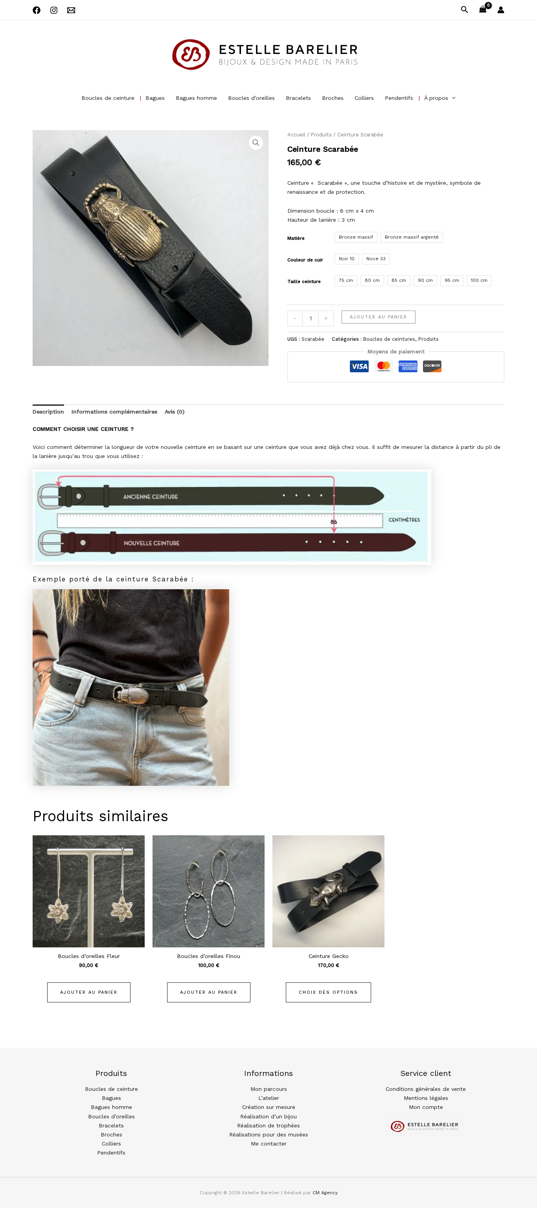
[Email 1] (71, 10)
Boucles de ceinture (107, 97)
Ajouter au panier (378, 317)
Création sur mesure (268, 1107)
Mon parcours (268, 1089)
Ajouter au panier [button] (89, 992)
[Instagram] (54, 10)
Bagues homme (196, 97)
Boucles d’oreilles (251, 97)
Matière (296, 238)
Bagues (155, 97)
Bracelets (298, 97)
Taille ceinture (304, 281)
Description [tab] (48, 411)
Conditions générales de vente (426, 1089)
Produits (321, 135)
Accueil (296, 135)
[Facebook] (36, 10)
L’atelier (268, 1098)
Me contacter (269, 1143)
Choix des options (328, 992)
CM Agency (325, 1192)
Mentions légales (426, 1098)
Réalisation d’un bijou (268, 1116)
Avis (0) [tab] (174, 411)
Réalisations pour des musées (268, 1134)
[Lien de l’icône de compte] (500, 9)
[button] (465, 9)
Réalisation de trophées (268, 1125)
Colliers (364, 97)
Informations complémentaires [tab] (114, 411)
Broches (333, 97)
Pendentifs (399, 97)
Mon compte (426, 1107)
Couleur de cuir (305, 260)
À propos (436, 97)
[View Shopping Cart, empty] (482, 10)
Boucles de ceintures (389, 339)
